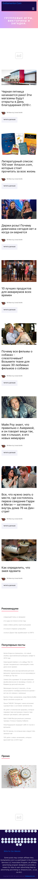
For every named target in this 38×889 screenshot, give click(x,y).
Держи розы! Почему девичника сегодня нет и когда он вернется (19, 229)
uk (20, 845)
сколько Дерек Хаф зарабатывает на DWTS (19, 632)
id (12, 839)
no (3, 842)
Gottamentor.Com (12, 3)
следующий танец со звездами (14, 617)
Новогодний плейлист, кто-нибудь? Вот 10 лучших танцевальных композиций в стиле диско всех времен (19, 664)
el (25, 831)
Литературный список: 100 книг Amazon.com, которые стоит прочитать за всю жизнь (18, 166)
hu (9, 839)
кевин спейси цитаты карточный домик (17, 625)
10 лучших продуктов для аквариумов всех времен (16, 292)
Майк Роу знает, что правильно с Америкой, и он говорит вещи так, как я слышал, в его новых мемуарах (18, 431)
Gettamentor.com (30, 876)
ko (22, 839)
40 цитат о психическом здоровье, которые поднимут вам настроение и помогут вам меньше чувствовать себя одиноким (19, 712)
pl (5, 842)
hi (2, 839)
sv (28, 842)
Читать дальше (9, 119)
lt (25, 839)
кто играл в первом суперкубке (15, 629)
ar (12, 831)
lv (28, 839)
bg (16, 831)
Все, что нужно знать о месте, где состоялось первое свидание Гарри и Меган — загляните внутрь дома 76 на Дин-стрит (18, 503)
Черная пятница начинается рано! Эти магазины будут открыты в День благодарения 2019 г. (17, 98)
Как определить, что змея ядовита (16, 569)
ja (18, 839)
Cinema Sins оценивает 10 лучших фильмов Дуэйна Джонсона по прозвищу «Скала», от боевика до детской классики (19, 682)
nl (35, 839)
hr (6, 839)
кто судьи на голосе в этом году (15, 621)
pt (9, 842)
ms (32, 839)
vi (17, 845)
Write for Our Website (12, 851)
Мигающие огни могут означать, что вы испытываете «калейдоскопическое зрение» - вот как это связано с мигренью (20, 690)
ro (12, 842)
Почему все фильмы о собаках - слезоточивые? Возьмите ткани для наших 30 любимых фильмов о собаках (17, 360)
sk (19, 842)
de (9, 831)
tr (35, 842)
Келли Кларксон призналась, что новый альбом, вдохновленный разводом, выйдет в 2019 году (19, 655)
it (15, 839)
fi (32, 831)
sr (25, 842)
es (6, 831)
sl (22, 842)
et (29, 831)
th (32, 842)
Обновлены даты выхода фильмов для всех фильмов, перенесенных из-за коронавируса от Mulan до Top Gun (19, 673)
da (22, 831)
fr (35, 831)
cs (19, 831)
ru (15, 842)
